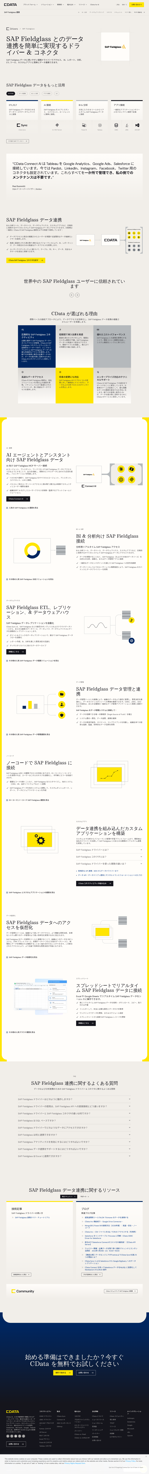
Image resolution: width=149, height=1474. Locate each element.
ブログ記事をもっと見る (90, 1274)
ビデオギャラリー (116, 1437)
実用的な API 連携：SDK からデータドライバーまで (98, 871)
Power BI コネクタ (45, 1442)
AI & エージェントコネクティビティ (81, 1426)
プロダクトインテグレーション (82, 1421)
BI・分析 (84, 12)
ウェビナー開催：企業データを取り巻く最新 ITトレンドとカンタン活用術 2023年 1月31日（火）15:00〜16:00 (111, 1249)
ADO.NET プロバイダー (46, 1424)
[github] (19, 1436)
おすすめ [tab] (10, 93)
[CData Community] (23, 1436)
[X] (11, 1436)
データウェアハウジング (97, 12)
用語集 (112, 1433)
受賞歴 (94, 1426)
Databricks (131, 1422)
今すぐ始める (138, 12)
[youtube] (15, 1436)
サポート (83, 1197)
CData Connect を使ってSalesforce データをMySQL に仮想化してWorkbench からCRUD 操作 (111, 1268)
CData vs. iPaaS (80, 1434)
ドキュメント (118, 12)
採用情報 (95, 1437)
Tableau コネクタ (45, 1446)
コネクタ (77, 1416)
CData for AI (94, 5)
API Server (43, 1432)
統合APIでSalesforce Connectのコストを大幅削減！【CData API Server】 (110, 1243)
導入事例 (113, 1420)
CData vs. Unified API (82, 1438)
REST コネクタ (44, 1436)
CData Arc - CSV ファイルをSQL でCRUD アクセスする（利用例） (111, 1232)
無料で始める (61, 1373)
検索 (123, 5)
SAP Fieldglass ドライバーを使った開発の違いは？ (101, 863)
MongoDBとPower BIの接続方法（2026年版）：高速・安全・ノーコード (111, 1226)
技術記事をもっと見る (20, 1274)
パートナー (78, 1431)
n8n (128, 1432)
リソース (113, 1426)
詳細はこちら (14, 652)
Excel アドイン (44, 1439)
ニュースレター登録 (116, 1430)
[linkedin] (7, 1436)
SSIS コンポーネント (64, 1423)
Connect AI (61, 1420)
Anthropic (130, 1418)
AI (78, 12)
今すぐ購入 (128, 12)
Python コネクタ (45, 1429)
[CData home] (12, 5)
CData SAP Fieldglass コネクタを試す (23, 260)
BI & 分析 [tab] (34, 93)
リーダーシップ (97, 1430)
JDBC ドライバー (45, 1420)
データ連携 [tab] (22, 93)
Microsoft (130, 1429)
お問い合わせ (136, 5)
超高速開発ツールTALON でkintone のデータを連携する (106, 1217)
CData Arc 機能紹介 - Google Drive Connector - (104, 1221)
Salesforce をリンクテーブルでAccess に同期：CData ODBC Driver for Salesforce (109, 1237)
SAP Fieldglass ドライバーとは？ (92, 849)
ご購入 (118, 5)
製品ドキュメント (67, 1196)
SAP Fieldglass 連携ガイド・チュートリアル (32, 1217)
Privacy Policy (131, 1461)
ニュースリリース (98, 1420)
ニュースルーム (97, 1423)
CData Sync (61, 1416)
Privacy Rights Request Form (75, 1463)
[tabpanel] (74, 116)
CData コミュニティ (117, 1416)
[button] (71, 295)
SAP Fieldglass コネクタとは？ (91, 856)
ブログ (112, 1423)
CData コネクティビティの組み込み (92, 883)
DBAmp (59, 1426)
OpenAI (130, 1436)
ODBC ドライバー (45, 1416)
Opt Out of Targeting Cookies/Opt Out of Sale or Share (126, 1467)
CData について (97, 1416)
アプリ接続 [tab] (47, 93)
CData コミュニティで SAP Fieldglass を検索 (119, 1291)
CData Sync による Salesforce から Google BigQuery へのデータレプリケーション (110, 1262)
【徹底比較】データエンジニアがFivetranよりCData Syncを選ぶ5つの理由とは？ (111, 1256)
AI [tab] (56, 93)
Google (129, 1425)
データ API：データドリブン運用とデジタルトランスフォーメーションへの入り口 (110, 875)
